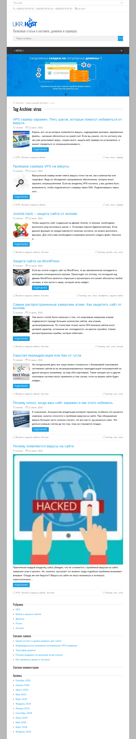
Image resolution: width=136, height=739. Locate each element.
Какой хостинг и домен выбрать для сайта (38, 641)
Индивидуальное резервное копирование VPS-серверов (46, 645)
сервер (119, 157)
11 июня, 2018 (35, 312)
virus (112, 157)
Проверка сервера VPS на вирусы (41, 166)
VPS (18, 157)
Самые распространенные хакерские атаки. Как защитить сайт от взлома (67, 306)
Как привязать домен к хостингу (33, 659)
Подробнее (40, 149)
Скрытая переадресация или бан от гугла (47, 355)
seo (107, 157)
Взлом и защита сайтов (33, 157)
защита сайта (116, 295)
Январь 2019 (23, 708)
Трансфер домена (26, 650)
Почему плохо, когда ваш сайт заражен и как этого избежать (63, 403)
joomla (109, 252)
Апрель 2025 (23, 685)
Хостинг (45, 252)
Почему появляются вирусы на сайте (43, 446)
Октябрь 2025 (23, 680)
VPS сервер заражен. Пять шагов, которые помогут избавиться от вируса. (67, 121)
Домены (20, 618)
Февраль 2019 (23, 703)
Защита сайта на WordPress (36, 261)
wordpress (103, 295)
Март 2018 (21, 727)
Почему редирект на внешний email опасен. (40, 655)
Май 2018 (21, 722)
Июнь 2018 (22, 717)
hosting (101, 252)
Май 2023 (21, 694)
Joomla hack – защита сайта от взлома (45, 214)
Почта (19, 623)
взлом (120, 346)
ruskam (19, 128)
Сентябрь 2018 (24, 713)
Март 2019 (21, 699)
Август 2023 (22, 689)
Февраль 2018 (23, 731)
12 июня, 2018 (35, 127)
